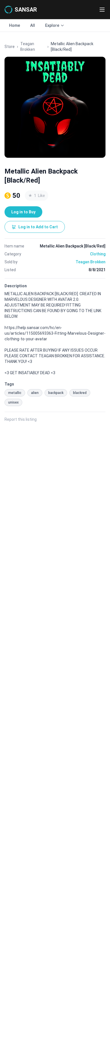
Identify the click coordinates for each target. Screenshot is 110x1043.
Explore (52, 25)
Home (14, 25)
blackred (80, 393)
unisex (13, 402)
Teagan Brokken (27, 46)
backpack (55, 393)
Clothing (97, 254)
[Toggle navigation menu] (102, 9)
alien (35, 393)
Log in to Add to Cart (38, 227)
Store (10, 46)
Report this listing (21, 419)
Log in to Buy (23, 212)
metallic (14, 393)
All (32, 25)
